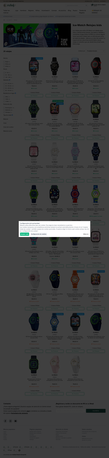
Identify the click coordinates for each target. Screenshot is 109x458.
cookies (43, 225)
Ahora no (85, 234)
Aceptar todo (24, 234)
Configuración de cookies (38, 234)
